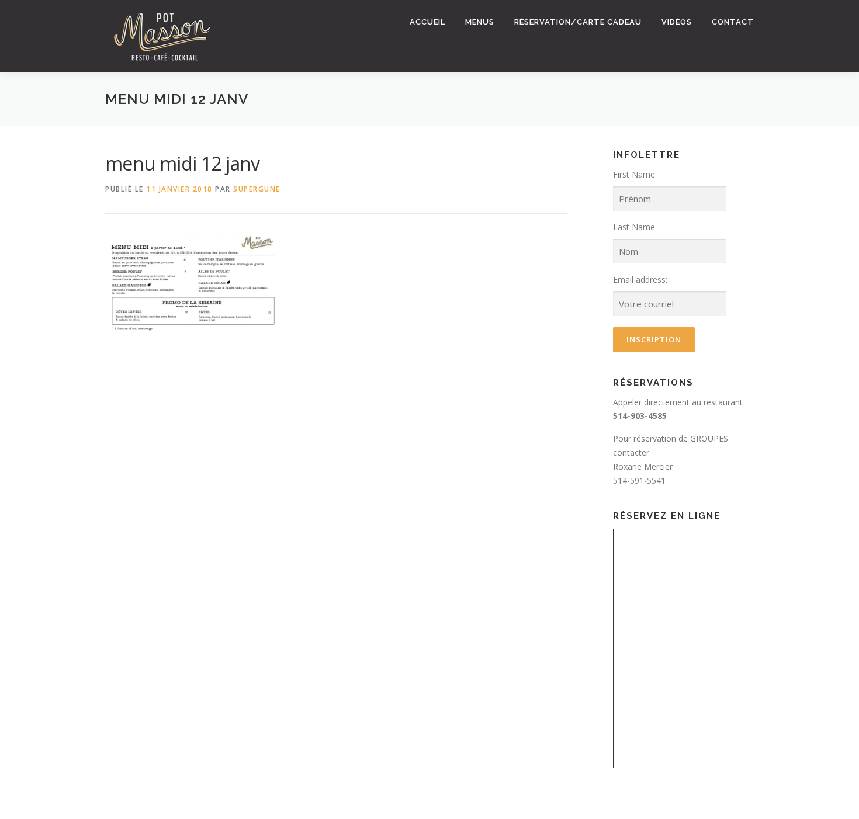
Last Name (634, 226)
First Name (634, 174)
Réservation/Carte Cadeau (578, 22)
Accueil (427, 22)
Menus (479, 22)
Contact (733, 22)
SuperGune (256, 189)
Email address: (640, 279)
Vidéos (676, 22)
